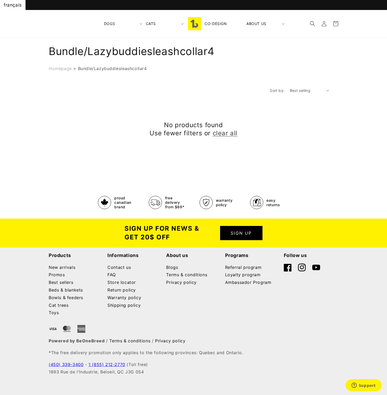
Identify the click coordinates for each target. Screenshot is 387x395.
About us (256, 23)
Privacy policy (181, 282)
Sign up (241, 233)
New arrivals (62, 267)
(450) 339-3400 (66, 364)
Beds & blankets (66, 290)
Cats (151, 23)
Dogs (109, 23)
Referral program (243, 267)
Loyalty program (243, 274)
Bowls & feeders (66, 297)
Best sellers (61, 282)
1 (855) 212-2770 (106, 364)
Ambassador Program (248, 282)
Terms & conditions (186, 274)
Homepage (60, 68)
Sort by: (277, 90)
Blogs (172, 267)
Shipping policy (124, 305)
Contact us (119, 267)
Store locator (121, 282)
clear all (225, 133)
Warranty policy (124, 297)
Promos (57, 274)
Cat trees (58, 305)
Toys (54, 312)
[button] (123, 24)
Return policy (121, 290)
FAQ (111, 274)
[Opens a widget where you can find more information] (363, 385)
